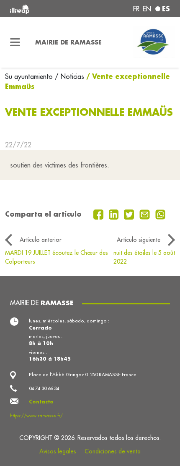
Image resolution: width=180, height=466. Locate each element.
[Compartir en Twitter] (130, 213)
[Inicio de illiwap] (40, 8)
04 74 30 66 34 (44, 388)
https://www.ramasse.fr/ (36, 416)
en (147, 9)
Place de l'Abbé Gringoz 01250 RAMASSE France (82, 374)
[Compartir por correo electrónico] (146, 213)
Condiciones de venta (113, 451)
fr (136, 9)
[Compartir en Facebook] (99, 213)
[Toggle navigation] (15, 42)
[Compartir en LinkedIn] (115, 213)
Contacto (41, 401)
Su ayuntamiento (30, 76)
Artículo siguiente (138, 239)
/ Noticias (69, 76)
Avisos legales (57, 451)
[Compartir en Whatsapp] (160, 213)
